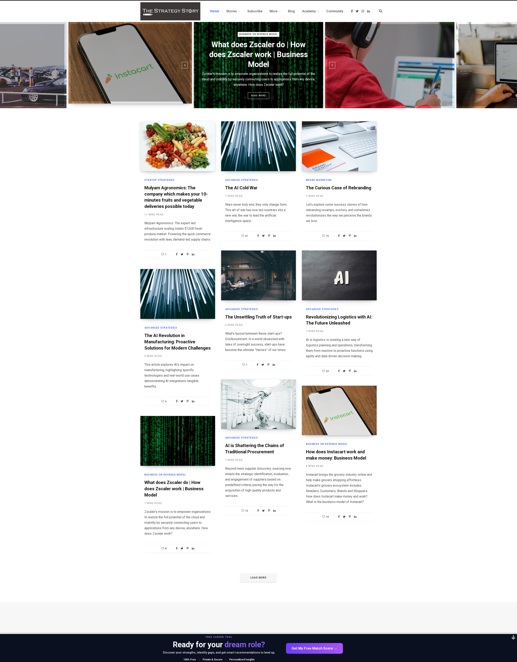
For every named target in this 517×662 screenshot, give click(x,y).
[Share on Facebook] (177, 254)
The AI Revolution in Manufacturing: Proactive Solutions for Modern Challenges (177, 342)
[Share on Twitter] (182, 254)
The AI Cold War (241, 187)
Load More (258, 577)
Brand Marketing (319, 180)
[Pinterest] (188, 254)
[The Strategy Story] (170, 11)
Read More (258, 95)
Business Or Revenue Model (258, 34)
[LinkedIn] (193, 254)
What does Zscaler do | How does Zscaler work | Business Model (258, 54)
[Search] (378, 11)
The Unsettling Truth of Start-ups (258, 316)
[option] (130, 63)
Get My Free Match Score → (314, 648)
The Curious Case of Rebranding (338, 187)
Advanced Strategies (241, 180)
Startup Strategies (159, 180)
